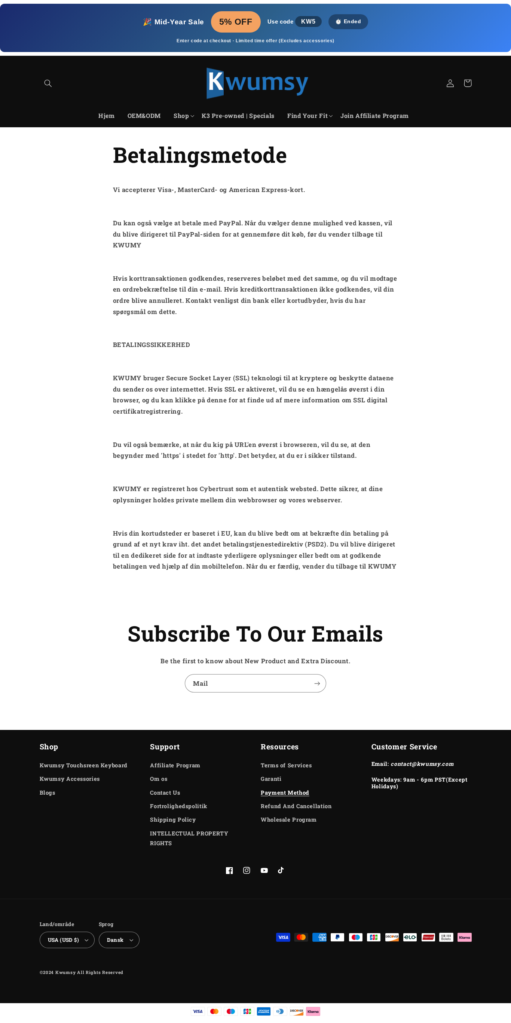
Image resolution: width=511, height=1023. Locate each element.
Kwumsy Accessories (70, 778)
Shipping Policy (173, 819)
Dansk (115, 940)
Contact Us (165, 792)
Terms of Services (286, 765)
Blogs (47, 792)
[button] (48, 83)
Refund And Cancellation (296, 806)
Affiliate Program (175, 765)
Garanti (271, 778)
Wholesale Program (289, 819)
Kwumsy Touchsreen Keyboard (84, 765)
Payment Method (285, 792)
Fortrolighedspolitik (178, 806)
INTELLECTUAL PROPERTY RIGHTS (189, 838)
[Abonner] (317, 683)
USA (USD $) (63, 940)
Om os (158, 778)
